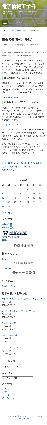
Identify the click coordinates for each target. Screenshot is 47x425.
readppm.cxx (12, 97)
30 (21, 206)
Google (5, 259)
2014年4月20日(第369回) (33, 164)
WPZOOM (28, 419)
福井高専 (6, 224)
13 (3, 198)
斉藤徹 (19, 30)
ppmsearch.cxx (13, 124)
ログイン (6, 389)
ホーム (4, 30)
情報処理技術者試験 (10, 236)
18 (34, 198)
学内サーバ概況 (8, 286)
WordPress (18, 416)
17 (28, 198)
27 (3, 206)
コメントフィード (9, 395)
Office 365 (6, 268)
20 (3, 202)
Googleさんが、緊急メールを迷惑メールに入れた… (12, 166)
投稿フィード (7, 392)
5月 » (10, 213)
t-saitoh (11, 45)
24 (28, 202)
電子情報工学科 (19, 6)
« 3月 (4, 213)
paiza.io (5, 239)
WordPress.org (9, 398)
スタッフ (12, 30)
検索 (42, 22)
